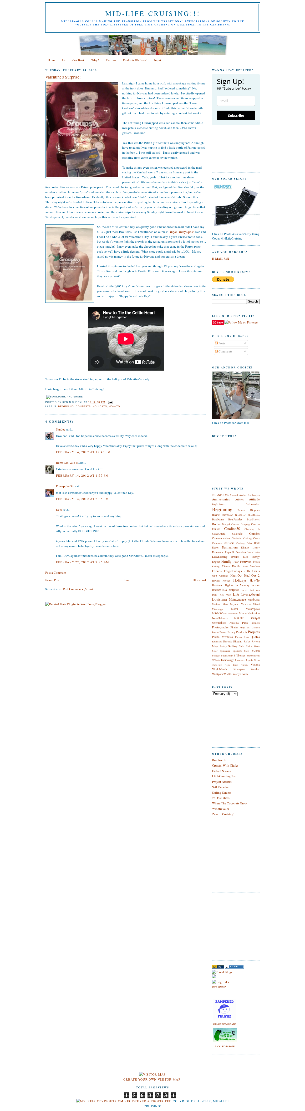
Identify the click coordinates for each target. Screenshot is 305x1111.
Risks (247, 641)
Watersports (239, 669)
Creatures (217, 543)
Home (51, 60)
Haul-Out (236, 575)
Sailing (233, 646)
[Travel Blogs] (222, 972)
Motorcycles (253, 609)
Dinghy (245, 547)
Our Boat (78, 60)
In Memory (242, 585)
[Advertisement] (226, 925)
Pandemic (234, 622)
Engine (216, 561)
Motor (234, 609)
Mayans (234, 604)
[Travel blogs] (218, 967)
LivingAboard (250, 594)
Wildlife (228, 674)
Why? (95, 60)
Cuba (249, 543)
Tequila (249, 660)
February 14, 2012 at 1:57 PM (82, 475)
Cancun (255, 524)
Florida (236, 566)
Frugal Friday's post (181, 232)
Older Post (199, 580)
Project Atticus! (222, 781)
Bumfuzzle (219, 760)
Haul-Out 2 (252, 575)
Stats (246, 650)
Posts (221, 343)
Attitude (254, 499)
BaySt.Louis (218, 504)
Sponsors (237, 650)
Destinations (230, 547)
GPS (214, 575)
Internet (216, 590)
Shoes (257, 646)
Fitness (226, 566)
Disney (256, 547)
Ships (249, 646)
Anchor (243, 495)
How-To (114, 406)
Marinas (216, 604)
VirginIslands (219, 669)
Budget (226, 524)
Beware (241, 510)
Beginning (66, 406)
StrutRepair (227, 655)
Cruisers (229, 543)
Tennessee (240, 660)
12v (214, 495)
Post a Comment (55, 572)
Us (64, 60)
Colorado (237, 533)
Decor (215, 547)
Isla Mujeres (230, 589)
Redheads (217, 641)
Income (255, 585)
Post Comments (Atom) (78, 589)
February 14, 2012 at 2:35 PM (82, 499)
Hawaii (216, 580)
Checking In (252, 529)
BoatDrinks (254, 515)
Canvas (216, 529)
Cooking (247, 538)
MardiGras (254, 599)
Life (236, 594)
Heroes (226, 580)
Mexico (246, 604)
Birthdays (227, 515)
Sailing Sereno (221, 792)
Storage (216, 655)
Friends (217, 571)
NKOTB (239, 618)
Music (243, 613)
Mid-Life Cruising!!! (152, 13)
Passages (255, 622)
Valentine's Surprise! (63, 77)
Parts (245, 622)
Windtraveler (220, 809)
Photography (220, 627)
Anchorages (254, 495)
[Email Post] (109, 402)
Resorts (227, 641)
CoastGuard (218, 533)
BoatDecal (240, 515)
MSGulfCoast (220, 613)
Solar (214, 650)
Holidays (100, 406)
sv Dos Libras (220, 798)
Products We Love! (135, 60)
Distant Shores (221, 771)
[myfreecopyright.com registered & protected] (124, 1101)
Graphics (223, 575)
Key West (225, 594)
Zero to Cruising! (223, 814)
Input (157, 60)
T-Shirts (216, 660)
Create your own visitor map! (152, 1079)
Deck (257, 543)
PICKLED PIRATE (225, 1046)
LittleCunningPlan (224, 776)
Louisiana (219, 599)
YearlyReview (240, 674)
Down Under (253, 552)
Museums (233, 613)
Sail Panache (220, 787)
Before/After (253, 504)
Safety (223, 646)
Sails (241, 646)
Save (220, 322)
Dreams (235, 556)
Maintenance (237, 599)
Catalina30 (232, 528)
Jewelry (245, 590)
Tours (235, 664)
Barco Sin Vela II (67, 462)
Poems (215, 632)
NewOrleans (220, 618)
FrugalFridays (233, 571)
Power (223, 632)
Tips (227, 664)
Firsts (256, 561)
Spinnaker (225, 650)
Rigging (237, 641)
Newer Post (52, 580)
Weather (255, 669)
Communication (221, 538)
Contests (83, 406)
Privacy (231, 632)
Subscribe (236, 115)
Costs (256, 538)
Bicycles (255, 510)
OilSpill (255, 618)
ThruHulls (217, 664)
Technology (227, 660)
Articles (239, 499)
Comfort (254, 533)
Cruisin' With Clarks (225, 765)
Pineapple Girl (65, 486)
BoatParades (235, 519)
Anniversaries (221, 499)
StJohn (256, 650)
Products (241, 632)
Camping (245, 524)
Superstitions (253, 655)
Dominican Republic (223, 552)
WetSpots (217, 674)
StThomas (239, 655)
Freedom (255, 566)
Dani (59, 510)
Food (245, 566)
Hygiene (229, 585)
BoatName (218, 519)
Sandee (60, 429)
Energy (256, 556)
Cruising (240, 543)
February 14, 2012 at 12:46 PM (83, 452)
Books (216, 524)
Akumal (234, 495)
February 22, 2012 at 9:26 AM (82, 562)
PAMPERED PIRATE (224, 1024)
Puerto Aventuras (222, 637)
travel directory (219, 986)
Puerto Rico (242, 637)
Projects (254, 631)
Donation (241, 552)
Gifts (247, 571)
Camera (235, 524)
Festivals (245, 561)
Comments (225, 351)
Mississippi (217, 609)
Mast (225, 604)
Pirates (234, 627)
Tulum (244, 664)
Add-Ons (223, 495)
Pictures (111, 60)
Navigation (254, 613)
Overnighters (219, 622)
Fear (236, 561)
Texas (257, 660)
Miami (256, 604)
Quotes (255, 637)
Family (226, 561)
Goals (256, 571)
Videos (255, 664)
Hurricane (217, 585)
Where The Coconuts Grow (229, 803)
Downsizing (220, 556)
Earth (245, 556)
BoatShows (253, 519)
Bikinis (216, 515)
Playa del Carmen (250, 627)
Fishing (215, 566)
